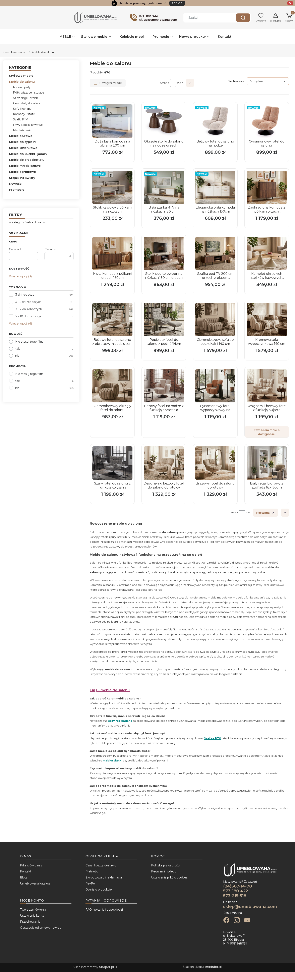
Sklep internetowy (93, 967)
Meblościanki (22, 130)
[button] (243, 17)
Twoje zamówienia (33, 909)
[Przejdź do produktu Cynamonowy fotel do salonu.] (267, 121)
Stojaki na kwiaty (22, 178)
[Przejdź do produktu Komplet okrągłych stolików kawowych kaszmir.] (267, 253)
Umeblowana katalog (35, 883)
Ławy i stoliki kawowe (28, 125)
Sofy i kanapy (22, 109)
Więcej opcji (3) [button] (20, 276)
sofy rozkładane (120, 720)
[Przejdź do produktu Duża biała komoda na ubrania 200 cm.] (112, 121)
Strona (164, 83)
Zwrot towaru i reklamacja (103, 877)
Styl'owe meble (21, 75)
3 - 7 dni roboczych (28, 309)
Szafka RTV (212, 738)
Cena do (50, 249)
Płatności (92, 871)
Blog (23, 877)
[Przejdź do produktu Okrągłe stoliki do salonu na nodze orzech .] (164, 121)
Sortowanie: (236, 81)
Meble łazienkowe (23, 148)
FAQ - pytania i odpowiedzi (104, 909)
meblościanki (112, 760)
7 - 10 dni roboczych (29, 316)
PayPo (90, 883)
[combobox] (206, 17)
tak (17, 348)
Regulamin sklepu (163, 871)
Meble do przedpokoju (26, 160)
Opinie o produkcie (98, 889)
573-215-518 (234, 895)
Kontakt (25, 871)
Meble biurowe (20, 136)
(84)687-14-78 (237, 886)
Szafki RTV (20, 119)
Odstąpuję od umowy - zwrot (40, 927)
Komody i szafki (24, 114)
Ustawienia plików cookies (169, 877)
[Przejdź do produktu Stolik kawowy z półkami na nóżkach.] (112, 187)
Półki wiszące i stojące (28, 92)
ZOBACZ (177, 3)
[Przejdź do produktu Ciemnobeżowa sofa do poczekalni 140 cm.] (215, 319)
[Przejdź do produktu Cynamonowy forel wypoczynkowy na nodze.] (215, 386)
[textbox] (268, 81)
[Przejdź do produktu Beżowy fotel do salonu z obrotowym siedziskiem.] (112, 319)
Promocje (16, 189)
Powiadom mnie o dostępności (267, 432)
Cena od (15, 249)
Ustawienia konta (32, 915)
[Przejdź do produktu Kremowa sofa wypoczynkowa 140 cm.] (267, 319)
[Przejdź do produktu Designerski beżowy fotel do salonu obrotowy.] (164, 463)
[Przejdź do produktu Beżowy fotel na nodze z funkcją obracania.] (164, 386)
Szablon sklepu (202, 967)
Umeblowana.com (15, 52)
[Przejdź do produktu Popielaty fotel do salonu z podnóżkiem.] (164, 319)
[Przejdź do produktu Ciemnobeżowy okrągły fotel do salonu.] (112, 386)
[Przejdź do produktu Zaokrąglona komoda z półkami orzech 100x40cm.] (267, 187)
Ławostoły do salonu (27, 103)
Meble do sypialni (22, 142)
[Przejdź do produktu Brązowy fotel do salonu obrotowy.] (215, 463)
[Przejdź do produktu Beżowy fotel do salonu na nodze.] (215, 121)
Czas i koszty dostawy (100, 865)
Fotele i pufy (22, 87)
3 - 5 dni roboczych (28, 302)
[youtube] (247, 920)
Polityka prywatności (165, 865)
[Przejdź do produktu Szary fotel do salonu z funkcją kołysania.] (112, 463)
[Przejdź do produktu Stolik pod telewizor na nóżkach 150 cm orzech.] (164, 253)
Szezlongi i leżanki (25, 98)
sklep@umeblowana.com (250, 906)
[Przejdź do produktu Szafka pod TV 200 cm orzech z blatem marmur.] (215, 253)
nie (17, 355)
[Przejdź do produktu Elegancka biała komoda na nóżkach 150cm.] (215, 187)
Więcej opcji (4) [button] (20, 323)
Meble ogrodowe (22, 172)
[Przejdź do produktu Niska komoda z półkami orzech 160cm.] (112, 253)
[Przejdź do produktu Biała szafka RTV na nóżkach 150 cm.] (164, 187)
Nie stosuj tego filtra (29, 341)
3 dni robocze (24, 294)
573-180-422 (235, 891)
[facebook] (226, 920)
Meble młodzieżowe (25, 166)
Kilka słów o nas (31, 865)
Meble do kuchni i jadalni (28, 154)
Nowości (15, 183)
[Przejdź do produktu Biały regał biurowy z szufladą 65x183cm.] (267, 463)
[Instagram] (237, 920)
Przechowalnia (30, 921)
